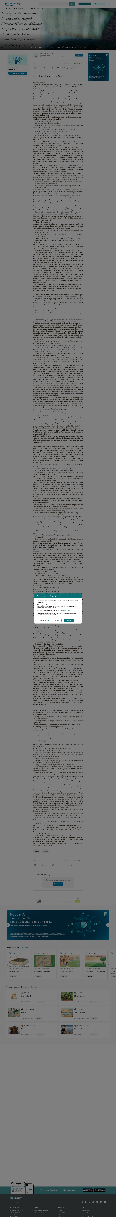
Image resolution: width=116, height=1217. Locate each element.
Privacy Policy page (65, 610)
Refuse (57, 620)
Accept (69, 620)
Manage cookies (44, 620)
